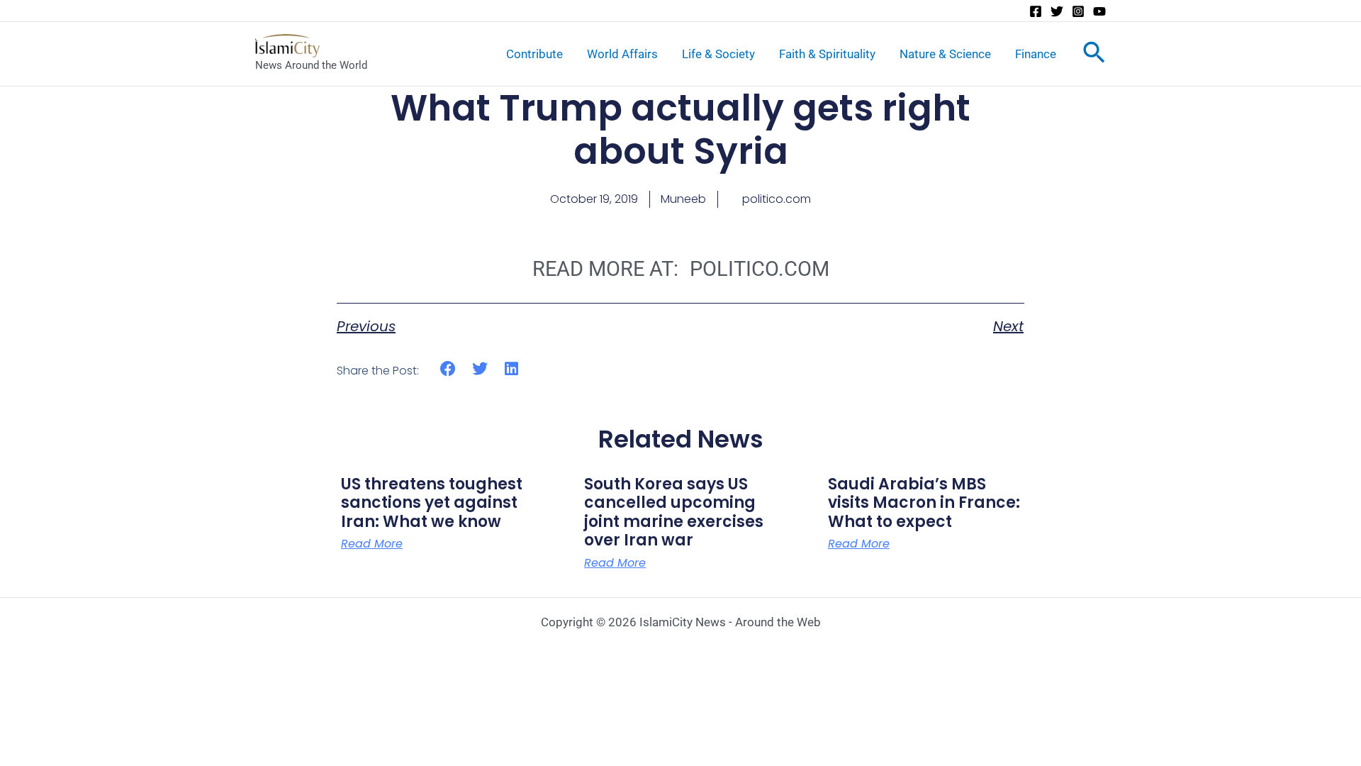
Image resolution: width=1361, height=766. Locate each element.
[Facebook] (1035, 11)
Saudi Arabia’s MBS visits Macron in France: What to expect (924, 503)
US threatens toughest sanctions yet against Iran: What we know (431, 503)
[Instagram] (1078, 11)
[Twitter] (1057, 11)
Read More (372, 544)
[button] (448, 368)
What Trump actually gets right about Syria (680, 129)
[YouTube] (1099, 11)
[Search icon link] (1094, 55)
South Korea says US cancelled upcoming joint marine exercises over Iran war (673, 512)
